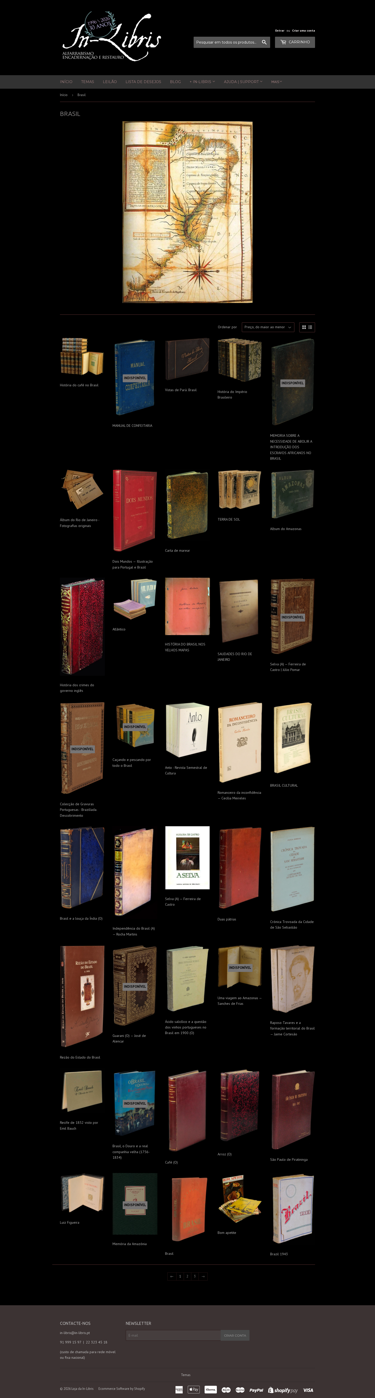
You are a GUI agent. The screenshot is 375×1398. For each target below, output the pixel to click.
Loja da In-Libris (82, 1389)
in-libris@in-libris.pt (75, 1332)
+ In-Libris (201, 82)
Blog (175, 82)
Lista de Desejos (143, 82)
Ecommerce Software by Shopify (121, 1389)
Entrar (279, 30)
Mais (275, 82)
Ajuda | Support (242, 82)
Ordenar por (227, 327)
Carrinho (299, 42)
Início (66, 82)
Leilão (110, 82)
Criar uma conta (303, 30)
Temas (87, 82)
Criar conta (235, 1335)
